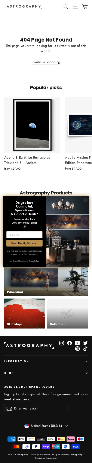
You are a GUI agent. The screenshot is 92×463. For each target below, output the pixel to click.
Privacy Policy (34, 261)
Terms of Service (19, 261)
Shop (9, 373)
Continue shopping (46, 62)
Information (16, 361)
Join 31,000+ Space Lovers (29, 386)
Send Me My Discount (24, 243)
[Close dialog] (85, 200)
